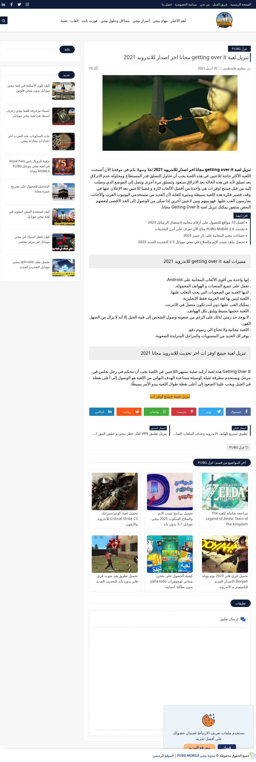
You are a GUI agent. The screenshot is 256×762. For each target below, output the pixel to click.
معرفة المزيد (199, 748)
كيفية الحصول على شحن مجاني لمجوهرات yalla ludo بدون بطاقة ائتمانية (171, 581)
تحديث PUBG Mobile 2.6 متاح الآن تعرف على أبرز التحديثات (200, 228)
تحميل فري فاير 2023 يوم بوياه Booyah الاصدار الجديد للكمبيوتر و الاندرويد (225, 581)
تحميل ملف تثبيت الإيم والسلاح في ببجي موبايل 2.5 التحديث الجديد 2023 (191, 241)
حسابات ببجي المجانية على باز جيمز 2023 (214, 235)
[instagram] (27, 4)
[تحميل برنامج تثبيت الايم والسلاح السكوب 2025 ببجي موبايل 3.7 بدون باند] (170, 491)
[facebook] (11, 4)
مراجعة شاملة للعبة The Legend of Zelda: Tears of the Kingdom (227, 518)
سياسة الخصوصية (186, 4)
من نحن (205, 4)
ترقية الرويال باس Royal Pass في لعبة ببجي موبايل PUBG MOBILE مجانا (29, 166)
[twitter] (19, 4)
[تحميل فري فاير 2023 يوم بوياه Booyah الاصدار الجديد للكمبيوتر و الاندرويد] (225, 554)
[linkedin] (3, 4)
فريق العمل (220, 4)
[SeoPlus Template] (252, 755)
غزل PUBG (239, 48)
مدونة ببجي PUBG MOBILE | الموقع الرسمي (184, 755)
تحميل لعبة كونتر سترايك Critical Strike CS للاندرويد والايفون (117, 518)
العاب (74, 20)
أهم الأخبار (178, 20)
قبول (227, 748)
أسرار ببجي (141, 20)
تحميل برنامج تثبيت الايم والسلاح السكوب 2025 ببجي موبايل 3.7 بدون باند (172, 518)
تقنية (64, 20)
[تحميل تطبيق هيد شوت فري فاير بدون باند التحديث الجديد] (115, 554)
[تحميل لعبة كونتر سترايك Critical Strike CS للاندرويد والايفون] (115, 491)
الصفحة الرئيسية (240, 4)
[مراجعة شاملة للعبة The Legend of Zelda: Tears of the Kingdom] (225, 491)
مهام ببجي (160, 20)
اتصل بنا (167, 4)
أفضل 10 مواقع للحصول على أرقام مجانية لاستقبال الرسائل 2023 (196, 222)
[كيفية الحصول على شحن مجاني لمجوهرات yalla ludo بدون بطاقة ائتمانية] (170, 554)
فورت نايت (90, 20)
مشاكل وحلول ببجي (115, 20)
